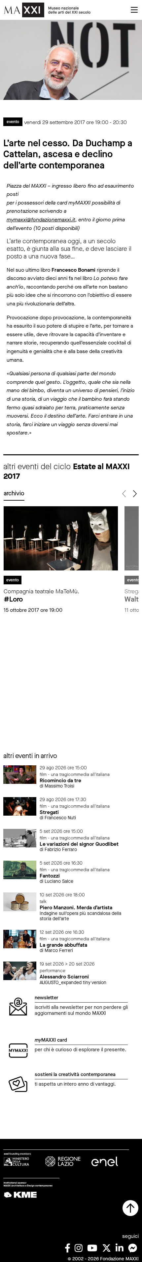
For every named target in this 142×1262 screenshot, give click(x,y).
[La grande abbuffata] (19, 938)
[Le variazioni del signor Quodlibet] (19, 837)
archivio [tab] (14, 493)
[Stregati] (19, 805)
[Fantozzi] (19, 869)
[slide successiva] (134, 494)
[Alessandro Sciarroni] (19, 970)
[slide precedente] (124, 494)
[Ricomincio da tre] (19, 774)
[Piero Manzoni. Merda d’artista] (19, 901)
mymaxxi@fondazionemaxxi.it (41, 219)
